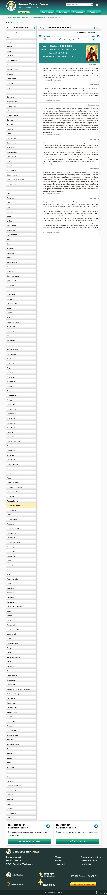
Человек (10, 799)
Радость (10, 565)
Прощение (11, 556)
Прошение (11, 551)
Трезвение (11, 758)
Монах (9, 386)
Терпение (10, 753)
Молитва (10, 372)
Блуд (8, 88)
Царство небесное (14, 785)
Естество (10, 248)
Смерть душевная (13, 657)
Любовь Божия (12, 349)
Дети (9, 216)
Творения (94, 12)
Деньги (9, 212)
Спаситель (11, 703)
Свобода (10, 593)
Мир (8, 368)
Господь (10, 202)
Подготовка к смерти (14, 487)
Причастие (11, 538)
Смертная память (13, 648)
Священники (11, 602)
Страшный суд (12, 735)
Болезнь (10, 120)
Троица (9, 762)
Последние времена (14, 505)
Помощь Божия (12, 501)
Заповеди (10, 285)
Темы (58, 857)
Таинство (10, 740)
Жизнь (9, 257)
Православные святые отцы (20, 17)
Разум (9, 570)
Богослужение (12, 111)
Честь (9, 804)
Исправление (12, 303)
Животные (10, 253)
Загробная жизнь (13, 276)
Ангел (9, 42)
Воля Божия (11, 166)
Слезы (9, 639)
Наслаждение (12, 414)
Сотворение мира (13, 694)
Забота (9, 267)
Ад (8, 37)
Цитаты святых (33, 5)
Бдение (9, 51)
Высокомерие (12, 189)
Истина (9, 308)
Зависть (10, 271)
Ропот (9, 583)
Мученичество (12, 395)
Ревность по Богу (13, 579)
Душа (9, 239)
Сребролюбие (12, 712)
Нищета (10, 432)
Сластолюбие (12, 634)
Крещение (11, 326)
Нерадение (11, 427)
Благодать (10, 74)
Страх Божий (11, 730)
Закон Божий (11, 280)
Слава (9, 620)
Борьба (10, 124)
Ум (8, 772)
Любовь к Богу (12, 354)
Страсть (10, 726)
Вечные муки (11, 143)
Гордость (10, 198)
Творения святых (13, 744)
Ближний (10, 83)
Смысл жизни (12, 671)
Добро (9, 221)
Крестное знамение (14, 322)
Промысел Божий (13, 542)
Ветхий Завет (11, 138)
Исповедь (10, 299)
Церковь (10, 795)
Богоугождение (12, 115)
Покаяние (10, 496)
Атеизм (9, 46)
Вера (9, 134)
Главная (8, 17)
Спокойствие (12, 707)
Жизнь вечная (12, 262)
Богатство (10, 97)
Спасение (11, 698)
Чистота (10, 808)
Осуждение (11, 450)
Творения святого (65, 56)
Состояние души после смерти (18, 689)
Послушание (11, 510)
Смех (9, 661)
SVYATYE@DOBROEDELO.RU (20, 864)
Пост (9, 515)
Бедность (10, 56)
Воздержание (12, 152)
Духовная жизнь (12, 235)
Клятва (9, 313)
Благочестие (11, 78)
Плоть (9, 473)
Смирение (11, 666)
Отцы (58, 860)
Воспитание (11, 184)
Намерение (11, 409)
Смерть (10, 652)
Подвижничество (13, 482)
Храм (9, 776)
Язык (8, 818)
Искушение (11, 294)
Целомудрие (11, 790)
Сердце (10, 611)
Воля (9, 161)
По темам (63, 12)
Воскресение (12, 175)
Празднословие (13, 528)
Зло (8, 290)
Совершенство (12, 675)
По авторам (78, 12)
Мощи (9, 391)
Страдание (11, 721)
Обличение (11, 437)
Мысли (9, 400)
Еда (8, 244)
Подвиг (9, 478)
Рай (8, 574)
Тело (8, 749)
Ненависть (11, 423)
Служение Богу (12, 643)
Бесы (9, 65)
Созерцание (11, 680)
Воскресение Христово (15, 179)
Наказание (11, 404)
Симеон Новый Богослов (38, 17)
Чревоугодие (11, 813)
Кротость (10, 331)
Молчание (11, 377)
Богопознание (12, 101)
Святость (10, 597)
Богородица (11, 106)
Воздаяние (11, 147)
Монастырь (11, 381)
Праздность (11, 533)
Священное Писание (14, 606)
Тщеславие (11, 767)
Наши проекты (23, 12)
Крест (9, 317)
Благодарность (12, 69)
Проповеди (11, 547)
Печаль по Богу (12, 464)
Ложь (9, 336)
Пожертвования (89, 860)
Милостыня (11, 363)
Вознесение (11, 156)
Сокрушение (11, 684)
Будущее (10, 129)
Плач (9, 469)
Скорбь (10, 616)
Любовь (10, 345)
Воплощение (11, 170)
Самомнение (12, 588)
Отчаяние (10, 455)
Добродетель (12, 225)
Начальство (11, 418)
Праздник (10, 524)
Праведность (12, 519)
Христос (10, 781)
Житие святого (48, 56)
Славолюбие (12, 625)
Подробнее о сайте (91, 857)
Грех (8, 207)
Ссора (9, 717)
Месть (9, 358)
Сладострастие (13, 629)
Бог (8, 92)
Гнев (8, 193)
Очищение (11, 459)
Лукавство (11, 340)
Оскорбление (12, 446)
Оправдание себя (13, 441)
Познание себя (12, 492)
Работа (9, 560)
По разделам (47, 12)
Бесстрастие (12, 60)
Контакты (86, 864)
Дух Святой (11, 230)
